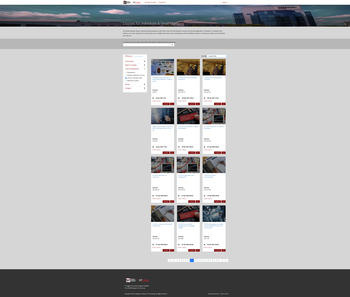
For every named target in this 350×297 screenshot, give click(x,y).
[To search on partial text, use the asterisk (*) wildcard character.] (172, 44)
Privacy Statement (213, 294)
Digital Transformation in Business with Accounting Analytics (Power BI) (162, 128)
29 (212, 260)
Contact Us (162, 2)
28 (208, 260)
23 (187, 260)
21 (179, 260)
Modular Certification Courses (136, 75)
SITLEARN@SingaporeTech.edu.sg (135, 288)
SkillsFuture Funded (133, 81)
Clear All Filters (138, 56)
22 (183, 260)
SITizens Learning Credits (134, 78)
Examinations (131, 72)
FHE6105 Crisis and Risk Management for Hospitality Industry (186, 226)
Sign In (224, 2)
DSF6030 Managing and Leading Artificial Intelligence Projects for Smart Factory (213, 226)
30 (216, 260)
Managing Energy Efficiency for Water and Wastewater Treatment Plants (162, 79)
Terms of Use (224, 294)
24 (192, 260)
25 (196, 260)
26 (200, 260)
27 (204, 260)
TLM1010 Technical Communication (209, 176)
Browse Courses (150, 2)
